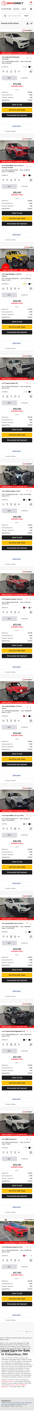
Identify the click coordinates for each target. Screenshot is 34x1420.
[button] (6, 9)
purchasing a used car (7, 1381)
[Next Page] (21, 1331)
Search (26, 15)
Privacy (22, 1402)
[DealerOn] (6, 1400)
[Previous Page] (18, 1331)
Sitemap (18, 1402)
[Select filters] (27, 23)
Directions (16, 9)
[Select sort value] (30, 23)
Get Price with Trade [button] (17, 110)
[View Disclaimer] (19, 71)
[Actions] (30, 58)
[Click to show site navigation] (31, 9)
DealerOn (13, 1402)
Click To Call (17, 105)
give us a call (14, 1385)
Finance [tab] (24, 78)
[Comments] (31, 71)
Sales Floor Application (9, 1404)
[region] (17, 96)
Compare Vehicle (10, 131)
